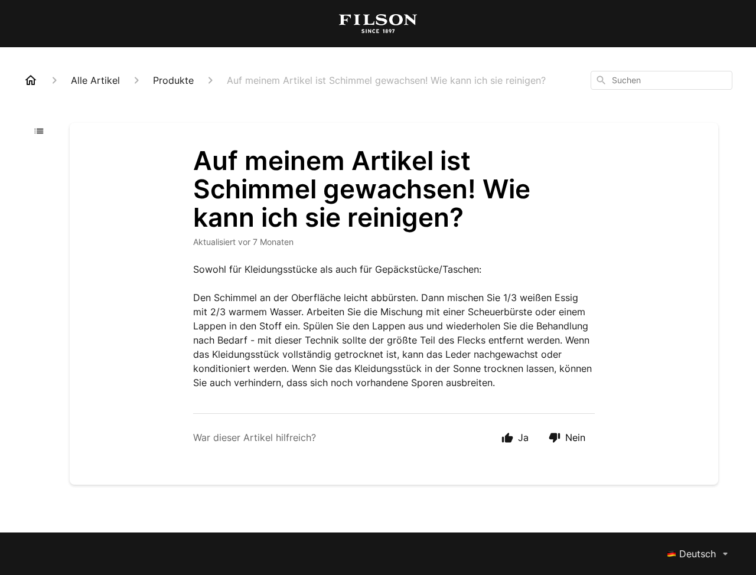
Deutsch (697, 554)
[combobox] (661, 80)
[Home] (31, 80)
